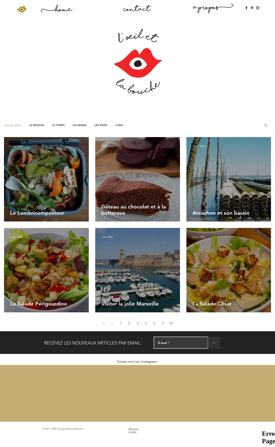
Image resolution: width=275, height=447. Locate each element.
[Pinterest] (252, 8)
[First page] (103, 323)
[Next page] (162, 323)
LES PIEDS (100, 125)
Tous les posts (12, 125)
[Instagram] (258, 8)
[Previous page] (112, 323)
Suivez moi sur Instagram (137, 361)
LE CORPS (58, 125)
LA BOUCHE (36, 125)
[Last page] (171, 323)
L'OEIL (119, 125)
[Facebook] (246, 8)
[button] (266, 125)
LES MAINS (79, 125)
